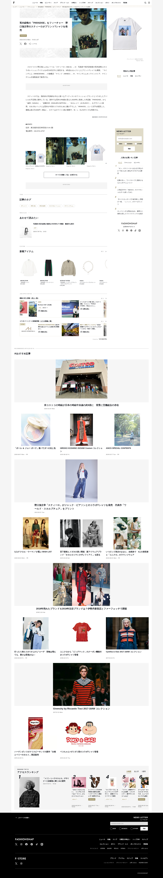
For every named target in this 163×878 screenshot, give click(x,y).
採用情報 (102, 848)
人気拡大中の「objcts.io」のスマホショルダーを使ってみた (130, 191)
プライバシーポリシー (133, 848)
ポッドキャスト (116, 2)
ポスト (107, 2)
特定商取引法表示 (143, 862)
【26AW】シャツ (24, 282)
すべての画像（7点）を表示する (66, 175)
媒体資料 (109, 848)
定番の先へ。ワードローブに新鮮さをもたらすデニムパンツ (130, 181)
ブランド (113, 858)
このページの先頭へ (24, 817)
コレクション (99, 2)
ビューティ (48, 2)
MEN (120, 144)
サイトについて (94, 848)
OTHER (139, 144)
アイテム (121, 858)
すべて (119, 76)
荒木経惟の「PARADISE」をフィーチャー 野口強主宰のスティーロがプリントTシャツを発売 (64, 6)
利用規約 (123, 848)
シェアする (34, 43)
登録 (129, 148)
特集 (41, 2)
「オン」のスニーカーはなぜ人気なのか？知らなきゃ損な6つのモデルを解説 (130, 171)
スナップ (90, 2)
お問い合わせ (144, 848)
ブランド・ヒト (64, 2)
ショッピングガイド (109, 862)
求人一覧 (35, 298)
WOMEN (129, 144)
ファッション (31, 6)
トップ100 (82, 2)
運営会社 (116, 848)
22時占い (74, 2)
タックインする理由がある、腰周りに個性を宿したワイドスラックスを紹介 (130, 212)
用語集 (125, 2)
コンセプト (144, 858)
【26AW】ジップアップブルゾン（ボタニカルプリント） (68, 283)
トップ (15, 6)
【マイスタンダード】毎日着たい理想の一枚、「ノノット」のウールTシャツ (130, 201)
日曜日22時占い (125, 839)
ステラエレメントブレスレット (88, 282)
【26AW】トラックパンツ (46, 282)
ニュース (35, 2)
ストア (56, 2)
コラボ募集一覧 (46, 321)
